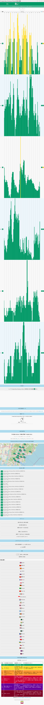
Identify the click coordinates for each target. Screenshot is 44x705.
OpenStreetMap (38, 465)
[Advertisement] (22, 398)
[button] (30, 452)
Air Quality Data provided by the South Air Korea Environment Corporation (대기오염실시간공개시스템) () (22, 411)
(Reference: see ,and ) (22, 680)
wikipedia (20, 697)
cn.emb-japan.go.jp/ (27, 697)
